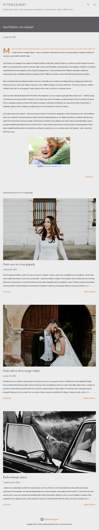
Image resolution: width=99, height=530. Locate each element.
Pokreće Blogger (51, 519)
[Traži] (88, 4)
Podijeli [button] (89, 177)
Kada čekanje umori (15, 477)
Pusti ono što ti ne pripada (19, 264)
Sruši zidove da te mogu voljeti (21, 371)
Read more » (90, 292)
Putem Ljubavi (14, 5)
